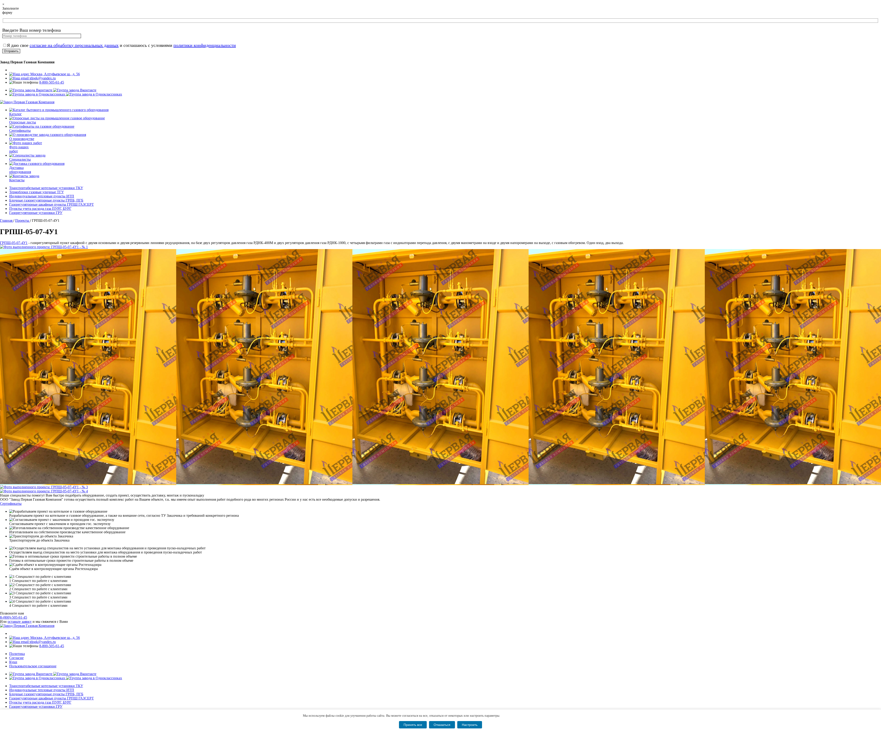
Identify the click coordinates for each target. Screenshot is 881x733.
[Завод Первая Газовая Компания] (27, 102)
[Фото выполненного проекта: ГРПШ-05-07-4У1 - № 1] (440, 247)
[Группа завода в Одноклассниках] (65, 94)
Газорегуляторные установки (35, 213)
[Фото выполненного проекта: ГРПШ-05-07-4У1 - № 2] (440, 367)
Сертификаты (11, 504)
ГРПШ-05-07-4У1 (14, 243)
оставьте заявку (20, 621)
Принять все (413, 725)
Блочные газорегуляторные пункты (46, 200)
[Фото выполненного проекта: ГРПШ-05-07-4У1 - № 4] (440, 491)
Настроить (469, 725)
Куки (13, 662)
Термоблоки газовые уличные (36, 192)
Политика (17, 654)
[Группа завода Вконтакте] (52, 90)
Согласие (16, 658)
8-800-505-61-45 (51, 82)
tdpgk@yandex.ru (42, 78)
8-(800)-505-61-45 (13, 617)
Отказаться (442, 725)
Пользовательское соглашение (32, 666)
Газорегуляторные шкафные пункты (51, 204)
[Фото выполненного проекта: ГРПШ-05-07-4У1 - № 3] (440, 487)
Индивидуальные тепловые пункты (41, 196)
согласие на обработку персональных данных (74, 45)
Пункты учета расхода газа (40, 209)
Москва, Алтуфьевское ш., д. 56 (54, 74)
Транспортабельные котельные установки (46, 188)
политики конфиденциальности (204, 45)
